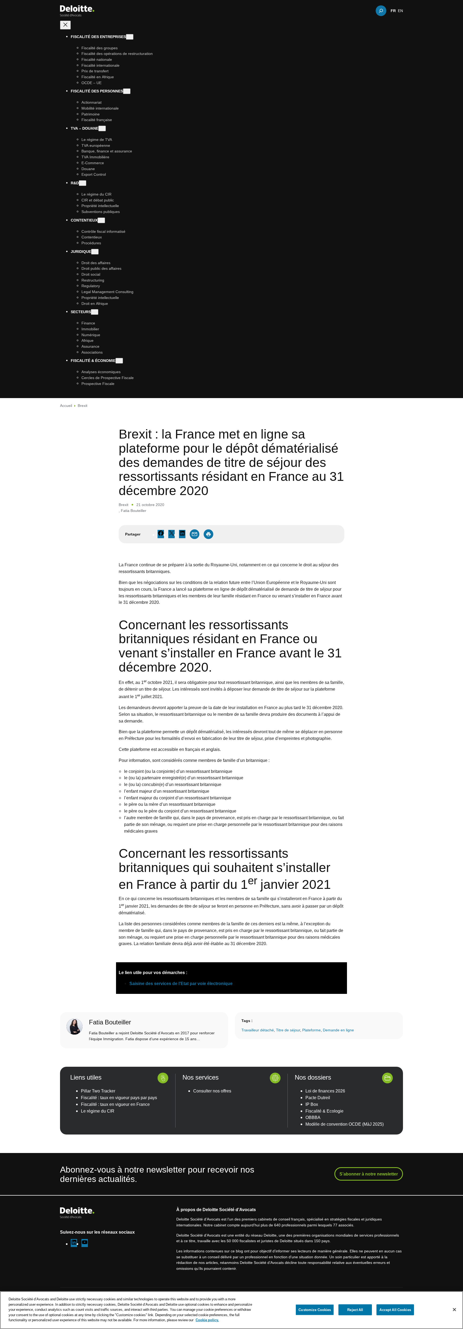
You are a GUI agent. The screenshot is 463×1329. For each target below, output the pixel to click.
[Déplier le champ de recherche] (381, 10)
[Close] (454, 1309)
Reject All (355, 1309)
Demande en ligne (338, 1029)
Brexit (82, 405)
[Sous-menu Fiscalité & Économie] (119, 361)
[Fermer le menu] (65, 25)
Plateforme (311, 1029)
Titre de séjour (288, 1029)
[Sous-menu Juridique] (95, 251)
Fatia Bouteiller (133, 510)
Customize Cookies (314, 1309)
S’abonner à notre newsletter (368, 1174)
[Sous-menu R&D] (82, 183)
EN (400, 10)
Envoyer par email (194, 534)
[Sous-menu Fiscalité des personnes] (126, 91)
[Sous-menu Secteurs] (94, 312)
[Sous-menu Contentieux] (101, 220)
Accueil (66, 405)
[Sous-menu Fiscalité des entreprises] (129, 37)
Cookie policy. (207, 1319)
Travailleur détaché (257, 1029)
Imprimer (208, 534)
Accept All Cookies (395, 1309)
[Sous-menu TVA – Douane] (102, 129)
